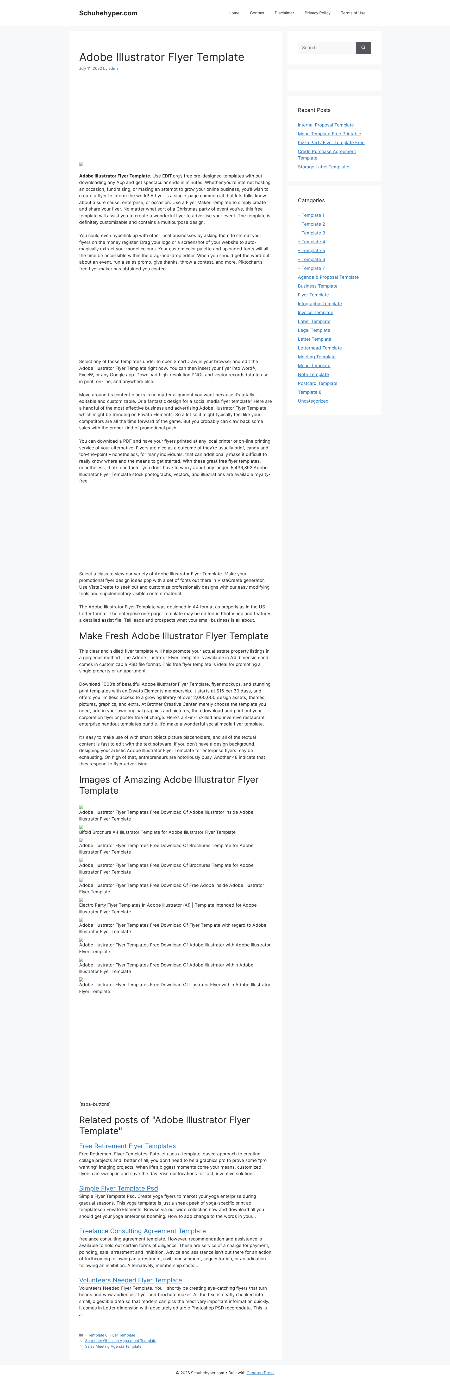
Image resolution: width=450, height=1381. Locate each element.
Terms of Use (353, 12)
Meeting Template (317, 356)
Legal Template (314, 330)
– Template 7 (311, 268)
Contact (257, 12)
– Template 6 (311, 259)
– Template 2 (311, 224)
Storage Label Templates (324, 166)
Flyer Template (122, 1335)
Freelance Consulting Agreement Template (142, 1231)
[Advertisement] (175, 116)
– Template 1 (311, 215)
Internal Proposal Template (326, 125)
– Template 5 (311, 250)
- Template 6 (96, 1335)
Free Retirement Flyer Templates (127, 1146)
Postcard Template (318, 383)
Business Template (318, 286)
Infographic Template (320, 303)
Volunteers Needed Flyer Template (130, 1280)
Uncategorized (313, 401)
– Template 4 (311, 241)
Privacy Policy (317, 12)
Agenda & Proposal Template (328, 277)
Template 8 (309, 392)
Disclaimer (284, 12)
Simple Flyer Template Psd (118, 1188)
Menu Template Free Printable (329, 133)
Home (234, 12)
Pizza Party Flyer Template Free (331, 142)
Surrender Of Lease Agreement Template (120, 1340)
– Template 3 (311, 233)
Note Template (313, 374)
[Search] (363, 48)
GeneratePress (260, 1372)
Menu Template (314, 365)
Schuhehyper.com (108, 13)
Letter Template (314, 339)
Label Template (314, 321)
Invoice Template (315, 312)
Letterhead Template (320, 348)
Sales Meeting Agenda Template (113, 1346)
